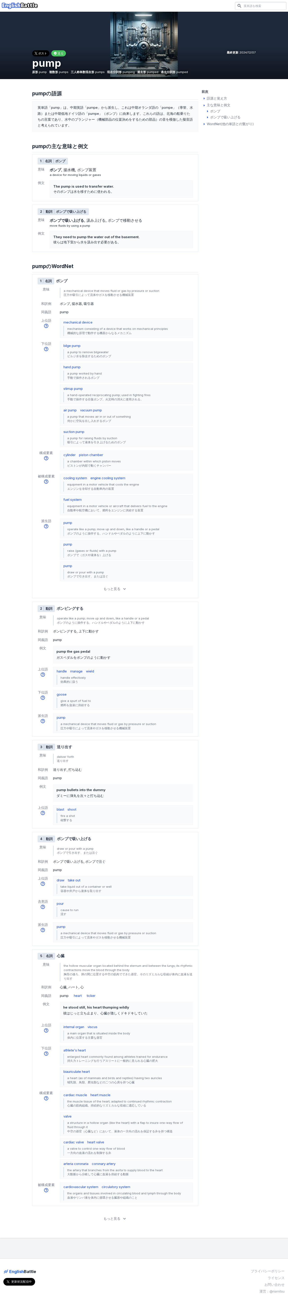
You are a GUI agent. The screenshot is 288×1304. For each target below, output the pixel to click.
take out (74, 880)
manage (76, 671)
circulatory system (116, 1187)
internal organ (73, 1027)
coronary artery (103, 1164)
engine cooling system (107, 478)
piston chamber (91, 455)
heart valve (95, 1142)
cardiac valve (73, 1142)
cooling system (75, 478)
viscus (92, 1027)
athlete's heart (74, 1050)
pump (67, 523)
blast (60, 809)
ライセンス (276, 1278)
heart (78, 996)
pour (60, 903)
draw (60, 880)
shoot (72, 809)
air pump (70, 410)
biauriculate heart (76, 1071)
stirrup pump (73, 388)
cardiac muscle (75, 1095)
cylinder (69, 455)
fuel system (72, 499)
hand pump (72, 367)
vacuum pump (91, 410)
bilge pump (72, 346)
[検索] (239, 5)
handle (62, 671)
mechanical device (77, 322)
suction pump (73, 432)
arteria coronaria (75, 1164)
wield (90, 671)
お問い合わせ (274, 1284)
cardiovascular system (80, 1187)
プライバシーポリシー (268, 1271)
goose (62, 694)
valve (67, 1116)
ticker (91, 996)
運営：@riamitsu (272, 1291)
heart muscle (100, 1095)
